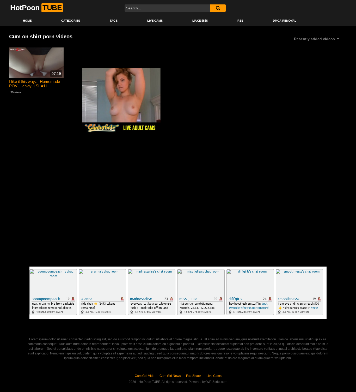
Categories (70, 20)
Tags (114, 20)
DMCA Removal (284, 20)
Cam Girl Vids (144, 376)
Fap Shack (193, 376)
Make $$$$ (200, 20)
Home (27, 20)
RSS (240, 20)
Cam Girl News (170, 376)
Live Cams (155, 20)
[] (218, 8)
